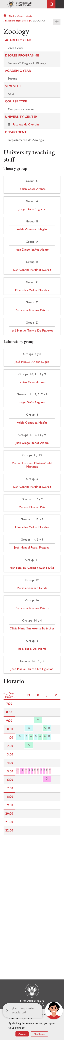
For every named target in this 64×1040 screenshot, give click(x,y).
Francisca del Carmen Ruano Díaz (32, 567)
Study (12, 15)
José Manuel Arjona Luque (32, 362)
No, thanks (39, 1033)
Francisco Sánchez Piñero (32, 310)
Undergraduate (24, 15)
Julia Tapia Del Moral (32, 648)
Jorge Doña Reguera (32, 209)
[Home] (19, 4)
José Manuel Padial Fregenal (32, 547)
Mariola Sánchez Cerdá (32, 588)
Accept (22, 1033)
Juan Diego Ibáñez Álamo (32, 249)
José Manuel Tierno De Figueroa (32, 330)
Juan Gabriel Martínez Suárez (32, 270)
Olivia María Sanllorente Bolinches (32, 628)
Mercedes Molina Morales (32, 290)
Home (5, 16)
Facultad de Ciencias (26, 124)
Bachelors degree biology (18, 20)
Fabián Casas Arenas (32, 189)
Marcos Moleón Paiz (32, 507)
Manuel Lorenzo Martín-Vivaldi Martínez (32, 464)
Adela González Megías (32, 229)
